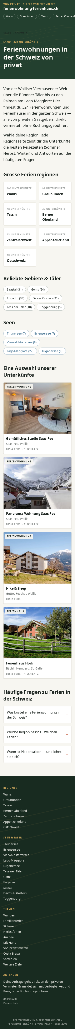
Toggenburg (12, 899)
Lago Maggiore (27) (20, 351)
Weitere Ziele (12, 964)
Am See (8, 937)
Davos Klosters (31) (45, 298)
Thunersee (10, 844)
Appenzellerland (14, 822)
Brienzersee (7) (44, 333)
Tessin (44, 16)
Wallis (9, 16)
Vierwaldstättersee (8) (21, 342)
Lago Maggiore (13, 860)
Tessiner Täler (13, 871)
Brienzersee (11, 849)
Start (7, 33)
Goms (7, 877)
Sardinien (10, 959)
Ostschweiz (11, 827)
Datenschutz (10, 1003)
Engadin (9, 882)
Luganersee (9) (52, 351)
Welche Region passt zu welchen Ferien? (37, 734)
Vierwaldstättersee (16, 855)
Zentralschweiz (13, 816)
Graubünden (27, 16)
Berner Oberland (15, 811)
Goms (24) (38, 289)
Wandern (9, 915)
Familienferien (13, 921)
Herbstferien (12, 932)
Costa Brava (11, 953)
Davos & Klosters (15, 893)
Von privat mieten (15, 948)
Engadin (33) (15, 298)
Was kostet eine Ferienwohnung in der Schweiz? (37, 715)
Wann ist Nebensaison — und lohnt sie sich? (37, 754)
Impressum (10, 998)
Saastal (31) (14, 289)
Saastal (8, 888)
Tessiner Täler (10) (19, 307)
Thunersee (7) (16, 333)
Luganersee (11, 866)
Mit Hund (9, 943)
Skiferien (9, 926)
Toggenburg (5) (50, 307)
